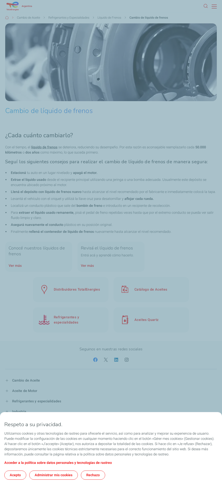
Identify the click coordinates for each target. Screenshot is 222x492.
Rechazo (93, 475)
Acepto (15, 475)
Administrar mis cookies (53, 475)
